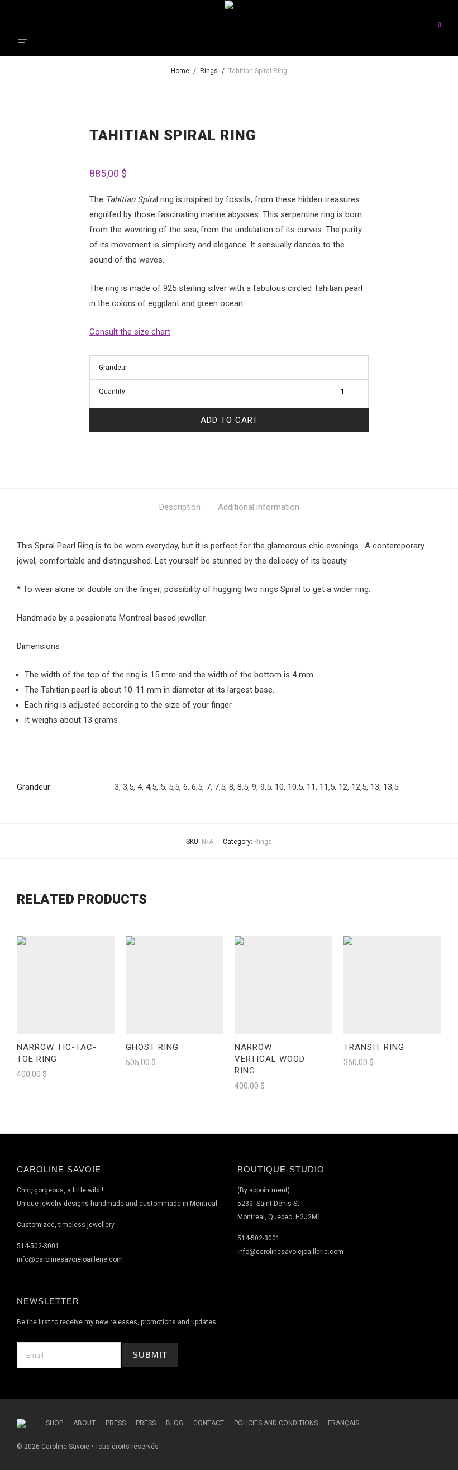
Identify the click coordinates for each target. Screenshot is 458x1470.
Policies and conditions (276, 1423)
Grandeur (113, 367)
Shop (54, 1423)
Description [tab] (180, 507)
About (84, 1423)
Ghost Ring (152, 1047)
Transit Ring (374, 1047)
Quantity (112, 391)
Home (180, 71)
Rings (209, 71)
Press (116, 1423)
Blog (174, 1423)
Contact (208, 1423)
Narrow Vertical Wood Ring (270, 1059)
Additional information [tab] (258, 507)
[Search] (431, 25)
